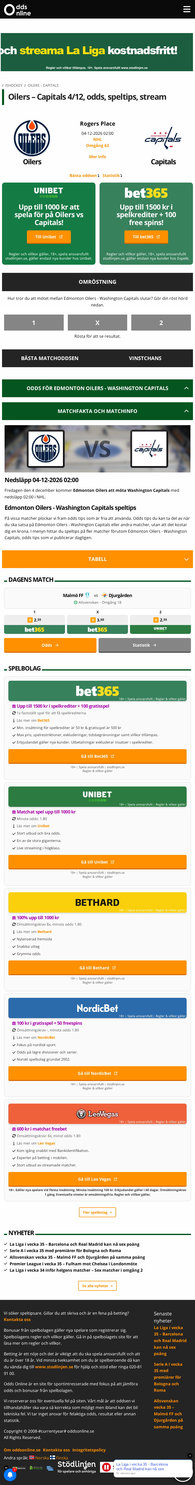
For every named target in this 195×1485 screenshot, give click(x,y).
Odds (47, 645)
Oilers (32, 161)
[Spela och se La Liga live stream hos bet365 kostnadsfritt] (97, 52)
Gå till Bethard (94, 968)
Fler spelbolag (95, 1212)
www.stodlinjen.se (54, 1367)
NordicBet (46, 1037)
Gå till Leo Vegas (94, 1179)
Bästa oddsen (83, 175)
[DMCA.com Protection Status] (19, 1468)
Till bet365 (143, 237)
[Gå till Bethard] (97, 902)
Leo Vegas (46, 1143)
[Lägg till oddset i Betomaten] (30, 620)
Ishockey (13, 85)
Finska (61, 1458)
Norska (41, 1458)
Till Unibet (45, 237)
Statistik (111, 175)
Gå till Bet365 (94, 756)
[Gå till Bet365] (97, 691)
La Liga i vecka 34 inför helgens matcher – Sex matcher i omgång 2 (76, 1270)
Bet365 (44, 720)
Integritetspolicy (89, 1450)
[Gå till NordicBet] (97, 1008)
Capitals (163, 161)
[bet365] (34, 629)
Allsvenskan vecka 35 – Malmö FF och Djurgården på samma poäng (77, 1257)
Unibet (44, 825)
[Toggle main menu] (187, 9)
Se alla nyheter (95, 1285)
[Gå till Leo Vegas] (97, 1114)
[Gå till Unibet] (97, 796)
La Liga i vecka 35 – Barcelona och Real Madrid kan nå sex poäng (74, 1244)
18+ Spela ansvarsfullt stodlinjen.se (97, 767)
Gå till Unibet (94, 862)
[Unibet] (160, 629)
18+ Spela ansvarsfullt (136, 699)
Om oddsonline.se (22, 1450)
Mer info (97, 156)
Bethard (45, 931)
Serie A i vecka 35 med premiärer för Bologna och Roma (65, 1250)
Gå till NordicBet (94, 1073)
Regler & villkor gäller (171, 699)
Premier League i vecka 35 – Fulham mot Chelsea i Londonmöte (73, 1264)
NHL (97, 142)
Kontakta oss (17, 1319)
